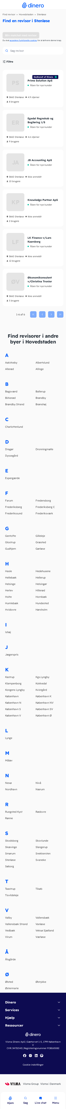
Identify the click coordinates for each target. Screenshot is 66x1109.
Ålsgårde (10, 959)
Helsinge (10, 584)
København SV (44, 709)
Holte (8, 596)
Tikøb (39, 888)
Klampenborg (13, 683)
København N (13, 702)
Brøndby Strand (14, 404)
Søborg (9, 866)
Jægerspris (11, 654)
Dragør (9, 449)
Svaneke (41, 859)
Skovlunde (42, 840)
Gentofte (10, 535)
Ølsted (9, 981)
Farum (9, 500)
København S (13, 709)
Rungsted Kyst (13, 811)
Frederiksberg (13, 507)
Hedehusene (43, 571)
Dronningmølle (44, 449)
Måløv (8, 760)
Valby (8, 917)
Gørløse (40, 548)
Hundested (42, 603)
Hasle (8, 571)
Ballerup (40, 391)
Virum (8, 936)
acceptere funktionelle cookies (23, 40)
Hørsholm (41, 609)
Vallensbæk (42, 917)
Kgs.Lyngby (42, 677)
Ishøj (8, 632)
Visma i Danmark (50, 1083)
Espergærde (12, 478)
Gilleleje (40, 535)
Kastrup (9, 677)
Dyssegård (11, 455)
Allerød (9, 369)
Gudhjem (10, 548)
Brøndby (41, 397)
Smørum (10, 853)
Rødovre (41, 811)
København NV (45, 702)
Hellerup (41, 577)
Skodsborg (11, 840)
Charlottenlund (14, 426)
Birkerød (10, 397)
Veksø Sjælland (45, 930)
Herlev (9, 590)
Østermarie (12, 988)
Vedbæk (10, 930)
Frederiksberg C (45, 507)
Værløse (40, 936)
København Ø (44, 715)
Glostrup (10, 542)
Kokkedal (41, 683)
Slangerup (42, 847)
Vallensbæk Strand (16, 924)
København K (43, 696)
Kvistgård (41, 689)
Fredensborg (43, 500)
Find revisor (9, 14)
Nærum (40, 789)
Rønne (9, 818)
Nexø (8, 782)
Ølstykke (41, 981)
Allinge (40, 369)
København (12, 696)
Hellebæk (10, 577)
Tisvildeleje (11, 895)
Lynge (8, 738)
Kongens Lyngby (15, 689)
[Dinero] (2, 1094)
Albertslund (42, 362)
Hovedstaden (26, 14)
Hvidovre (10, 609)
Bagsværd (11, 391)
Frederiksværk (44, 513)
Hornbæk (41, 596)
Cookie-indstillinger (33, 1064)
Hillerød (40, 590)
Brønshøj (41, 404)
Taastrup (10, 888)
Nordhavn (11, 789)
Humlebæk (11, 603)
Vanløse (40, 924)
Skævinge (11, 847)
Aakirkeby (11, 362)
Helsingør (41, 584)
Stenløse (10, 859)
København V (13, 715)
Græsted (41, 542)
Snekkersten (43, 853)
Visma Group (31, 1083)
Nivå (38, 782)
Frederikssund (13, 513)
